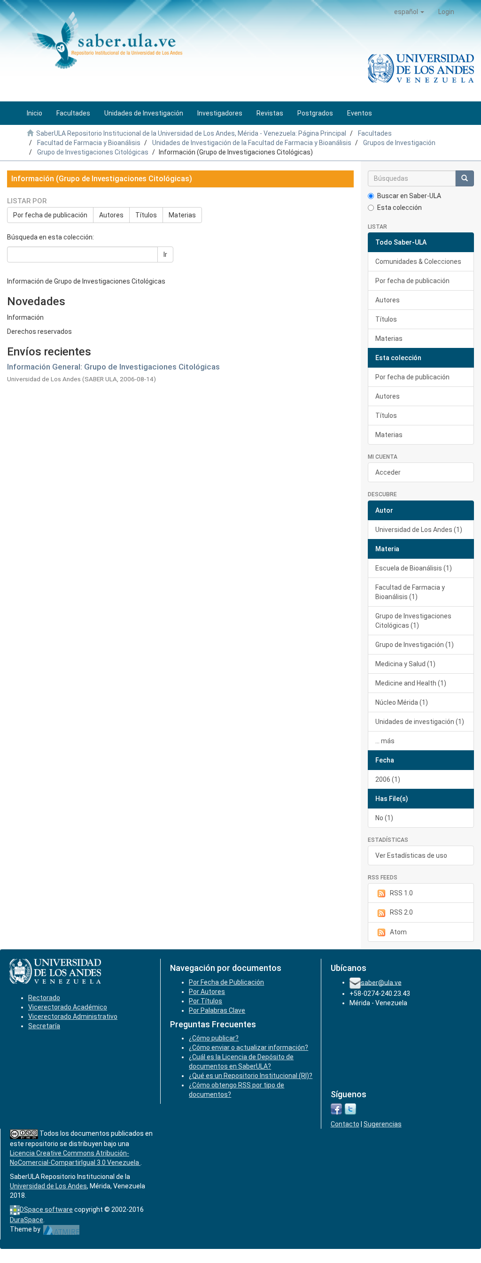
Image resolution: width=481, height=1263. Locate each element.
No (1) (384, 818)
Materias (182, 215)
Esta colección (399, 207)
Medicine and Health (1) (410, 683)
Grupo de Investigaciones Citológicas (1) (413, 620)
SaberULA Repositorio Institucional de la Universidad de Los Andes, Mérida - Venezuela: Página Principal (191, 133)
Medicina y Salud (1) (405, 664)
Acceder (388, 472)
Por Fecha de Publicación (226, 982)
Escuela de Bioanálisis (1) (413, 568)
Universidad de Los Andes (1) (418, 529)
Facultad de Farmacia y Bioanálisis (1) (410, 592)
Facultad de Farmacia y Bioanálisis (88, 142)
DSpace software (46, 1209)
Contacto (345, 1124)
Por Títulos (205, 1001)
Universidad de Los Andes (48, 1186)
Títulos (146, 215)
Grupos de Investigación (399, 142)
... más (385, 741)
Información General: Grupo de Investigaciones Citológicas (113, 366)
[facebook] (336, 1108)
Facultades (375, 133)
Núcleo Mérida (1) (401, 702)
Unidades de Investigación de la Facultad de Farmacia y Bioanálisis (251, 142)
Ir (165, 254)
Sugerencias (383, 1124)
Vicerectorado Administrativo (72, 1016)
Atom (398, 932)
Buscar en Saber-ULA (409, 196)
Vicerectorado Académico (67, 1007)
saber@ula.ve (381, 982)
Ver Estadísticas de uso (411, 855)
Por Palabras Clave (217, 1010)
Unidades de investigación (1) (419, 721)
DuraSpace (26, 1220)
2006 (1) (387, 779)
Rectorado (44, 997)
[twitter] (350, 1108)
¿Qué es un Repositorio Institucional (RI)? (250, 1075)
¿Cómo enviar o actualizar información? (248, 1047)
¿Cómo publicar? (214, 1038)
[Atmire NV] (61, 1229)
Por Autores (207, 991)
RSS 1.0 (401, 893)
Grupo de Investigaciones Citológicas (92, 152)
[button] (409, 11)
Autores (111, 215)
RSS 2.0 (401, 912)
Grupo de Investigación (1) (414, 644)
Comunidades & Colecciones (418, 261)
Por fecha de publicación (50, 215)
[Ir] (464, 178)
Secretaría (44, 1026)
